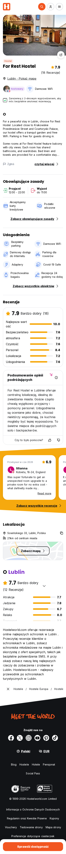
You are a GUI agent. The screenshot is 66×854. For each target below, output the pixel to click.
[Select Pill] (41, 6)
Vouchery (11, 827)
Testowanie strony (31, 827)
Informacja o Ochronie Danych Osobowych (33, 809)
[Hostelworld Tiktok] (55, 738)
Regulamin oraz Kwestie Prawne (27, 818)
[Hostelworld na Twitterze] (20, 738)
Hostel (8, 61)
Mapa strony (53, 827)
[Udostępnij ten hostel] (61, 55)
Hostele (24, 764)
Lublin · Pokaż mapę (21, 78)
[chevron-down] (44, 585)
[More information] (56, 377)
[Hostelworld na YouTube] (37, 738)
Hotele (36, 764)
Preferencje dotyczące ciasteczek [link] (32, 836)
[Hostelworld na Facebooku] (11, 738)
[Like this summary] (49, 440)
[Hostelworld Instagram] (29, 738)
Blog (13, 764)
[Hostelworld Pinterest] (46, 738)
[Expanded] (8, 689)
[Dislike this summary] (58, 440)
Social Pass (33, 773)
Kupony (54, 818)
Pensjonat (49, 764)
